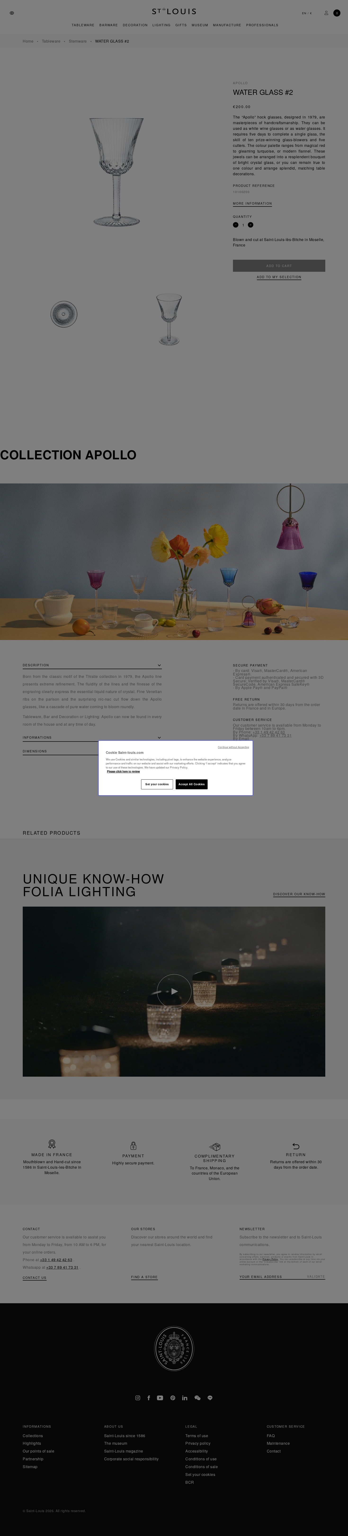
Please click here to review (123, 771)
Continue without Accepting (233, 747)
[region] (176, 768)
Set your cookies (157, 784)
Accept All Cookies (191, 784)
